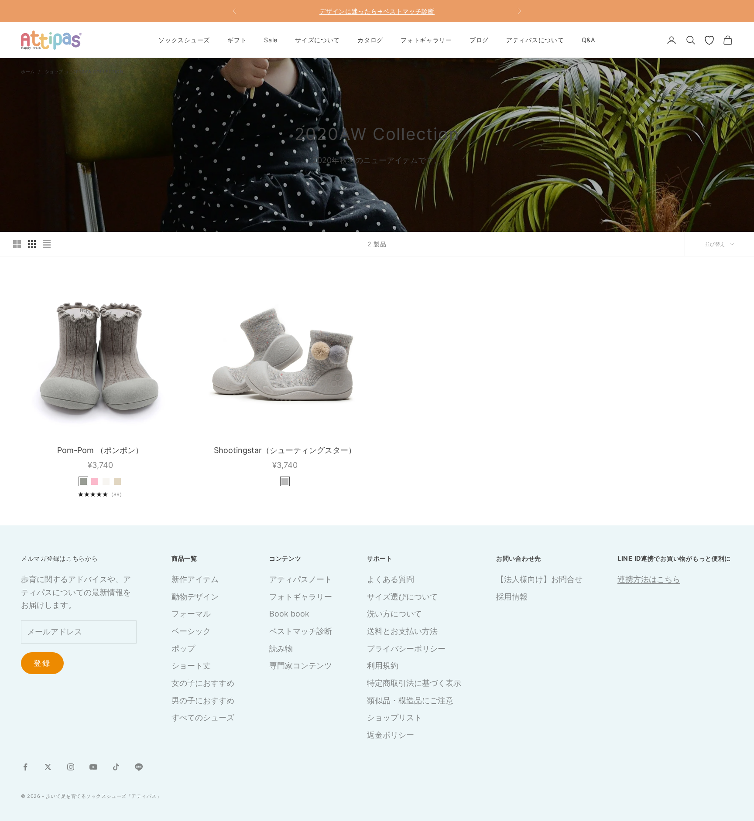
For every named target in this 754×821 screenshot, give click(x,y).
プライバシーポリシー (406, 648)
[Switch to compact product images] (47, 244)
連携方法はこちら (648, 579)
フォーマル (191, 613)
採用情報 (512, 596)
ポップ (183, 648)
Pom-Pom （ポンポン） (100, 450)
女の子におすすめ (202, 683)
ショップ (54, 71)
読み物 (281, 648)
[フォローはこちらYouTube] (93, 767)
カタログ (370, 40)
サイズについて (317, 40)
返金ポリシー (390, 734)
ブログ (479, 40)
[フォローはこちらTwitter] (48, 767)
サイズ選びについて (402, 596)
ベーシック (191, 631)
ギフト (237, 40)
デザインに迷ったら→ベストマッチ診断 (377, 11)
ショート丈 (191, 665)
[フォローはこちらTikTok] (116, 767)
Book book (289, 613)
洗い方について (394, 613)
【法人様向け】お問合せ (539, 579)
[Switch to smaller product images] (32, 244)
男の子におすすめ (202, 700)
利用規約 (382, 665)
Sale (271, 40)
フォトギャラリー (426, 40)
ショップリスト (394, 717)
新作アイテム (195, 579)
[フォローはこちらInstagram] (70, 767)
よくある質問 (390, 579)
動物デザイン (195, 596)
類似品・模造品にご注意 (410, 700)
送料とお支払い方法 (402, 631)
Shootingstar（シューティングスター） (285, 450)
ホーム (28, 71)
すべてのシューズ (202, 717)
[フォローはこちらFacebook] (25, 767)
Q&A (589, 40)
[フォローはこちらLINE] (138, 767)
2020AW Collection (98, 71)
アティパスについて (535, 40)
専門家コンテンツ (300, 665)
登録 (42, 663)
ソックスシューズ (184, 40)
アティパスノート (300, 579)
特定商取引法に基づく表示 (414, 683)
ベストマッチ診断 (300, 631)
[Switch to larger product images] (17, 244)
